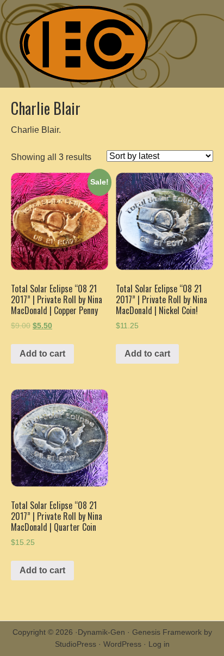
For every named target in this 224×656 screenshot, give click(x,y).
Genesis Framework (167, 632)
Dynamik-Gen (101, 632)
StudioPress (75, 644)
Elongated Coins (112, 43)
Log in (159, 644)
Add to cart (42, 353)
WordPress (122, 644)
